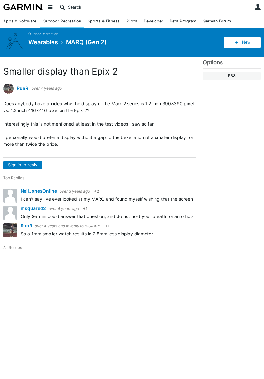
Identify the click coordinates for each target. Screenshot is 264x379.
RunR (22, 88)
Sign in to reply (22, 165)
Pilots (131, 21)
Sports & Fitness (104, 21)
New (246, 42)
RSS (232, 75)
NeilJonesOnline (39, 191)
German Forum (217, 21)
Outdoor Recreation (62, 21)
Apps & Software (19, 21)
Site (50, 7)
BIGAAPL (93, 226)
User (257, 7)
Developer (153, 21)
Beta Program (183, 21)
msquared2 (34, 208)
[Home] (23, 7)
